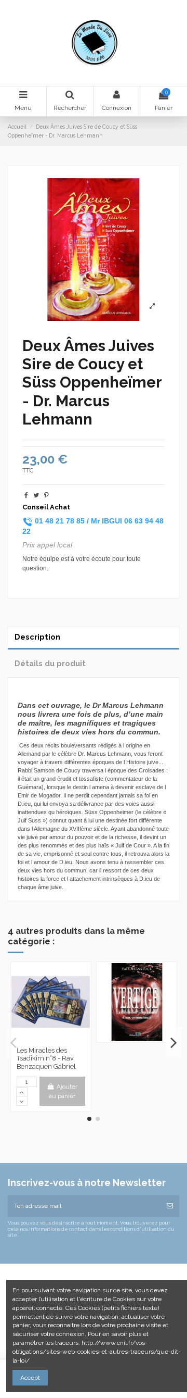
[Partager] (26, 495)
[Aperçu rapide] (51, 1038)
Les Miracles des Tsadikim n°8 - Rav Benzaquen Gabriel (46, 1058)
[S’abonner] (170, 1206)
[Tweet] (36, 495)
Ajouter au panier (63, 1091)
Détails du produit (50, 663)
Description (37, 636)
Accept (30, 1377)
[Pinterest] (46, 495)
